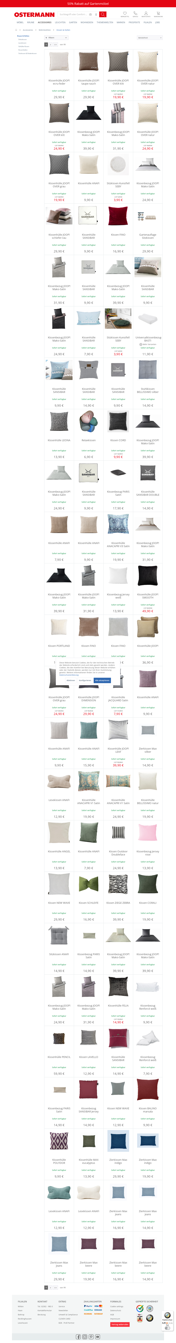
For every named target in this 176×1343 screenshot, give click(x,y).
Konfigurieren (85, 680)
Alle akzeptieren (102, 680)
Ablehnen (71, 680)
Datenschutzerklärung (69, 675)
